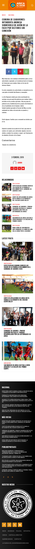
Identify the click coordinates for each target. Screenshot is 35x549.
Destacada (16, 183)
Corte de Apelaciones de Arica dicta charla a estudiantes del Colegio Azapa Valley (22, 198)
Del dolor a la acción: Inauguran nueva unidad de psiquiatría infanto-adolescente (17, 461)
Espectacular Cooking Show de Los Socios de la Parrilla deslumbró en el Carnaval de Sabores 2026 (22, 188)
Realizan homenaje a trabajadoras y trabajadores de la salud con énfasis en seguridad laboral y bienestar (14, 452)
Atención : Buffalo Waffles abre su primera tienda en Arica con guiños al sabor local (17, 470)
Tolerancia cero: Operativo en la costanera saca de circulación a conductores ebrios (17, 457)
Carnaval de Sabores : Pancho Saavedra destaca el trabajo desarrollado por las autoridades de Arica (22, 208)
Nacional (11, 15)
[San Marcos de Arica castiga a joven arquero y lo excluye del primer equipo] (6, 218)
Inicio (4, 15)
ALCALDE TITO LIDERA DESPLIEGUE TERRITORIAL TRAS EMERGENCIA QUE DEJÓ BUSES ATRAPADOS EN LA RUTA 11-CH (17, 401)
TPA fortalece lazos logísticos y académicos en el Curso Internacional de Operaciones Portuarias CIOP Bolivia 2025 (17, 466)
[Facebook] (9, 72)
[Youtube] (23, 168)
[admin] (15, 163)
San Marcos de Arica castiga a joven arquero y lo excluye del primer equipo (22, 219)
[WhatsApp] (26, 72)
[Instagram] (15, 168)
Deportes (15, 215)
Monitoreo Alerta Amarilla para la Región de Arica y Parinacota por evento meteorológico (17, 392)
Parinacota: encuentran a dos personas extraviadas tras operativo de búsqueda (14, 396)
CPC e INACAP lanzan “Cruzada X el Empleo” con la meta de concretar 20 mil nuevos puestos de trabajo (16, 406)
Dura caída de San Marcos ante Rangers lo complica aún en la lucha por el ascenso (22, 229)
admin (20, 162)
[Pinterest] (20, 72)
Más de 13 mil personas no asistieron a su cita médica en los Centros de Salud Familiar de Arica (16, 411)
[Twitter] (15, 72)
